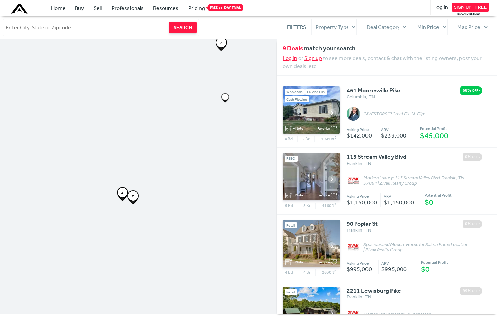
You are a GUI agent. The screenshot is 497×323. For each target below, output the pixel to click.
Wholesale (294, 91)
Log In (440, 7)
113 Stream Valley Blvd (376, 157)
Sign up (313, 58)
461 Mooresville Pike (373, 90)
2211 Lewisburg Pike (374, 291)
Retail (290, 225)
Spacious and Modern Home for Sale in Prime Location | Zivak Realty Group (415, 247)
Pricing (196, 8)
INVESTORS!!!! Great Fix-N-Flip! (394, 114)
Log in (290, 58)
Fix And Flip (316, 91)
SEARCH (183, 27)
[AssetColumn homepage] (20, 9)
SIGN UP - (470, 7)
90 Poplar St (362, 224)
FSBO (290, 158)
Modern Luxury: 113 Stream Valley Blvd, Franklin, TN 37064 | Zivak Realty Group (413, 180)
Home (58, 8)
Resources (166, 8)
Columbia (356, 97)
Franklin (354, 163)
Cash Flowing (296, 99)
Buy (79, 8)
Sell (98, 8)
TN (372, 97)
